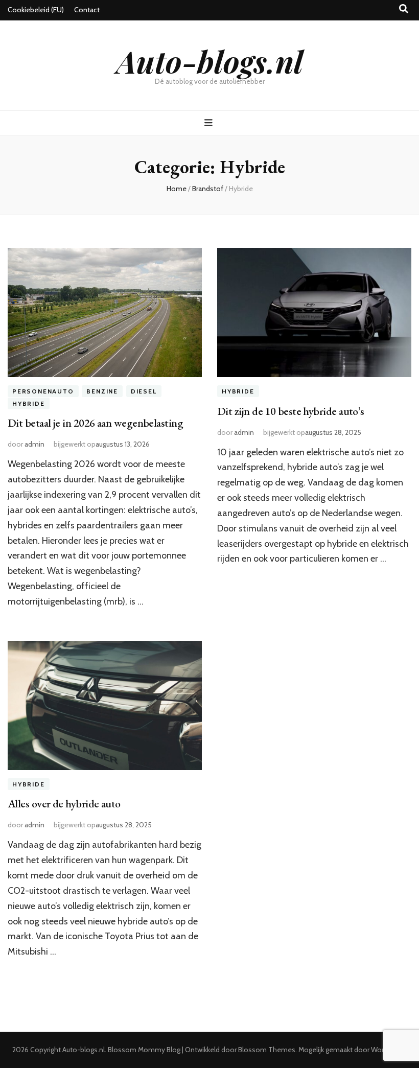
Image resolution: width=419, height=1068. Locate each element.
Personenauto (43, 391)
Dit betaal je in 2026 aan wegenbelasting (95, 422)
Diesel (144, 391)
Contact (87, 9)
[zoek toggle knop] (403, 9)
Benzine (102, 391)
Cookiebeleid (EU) (36, 9)
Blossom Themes (266, 1049)
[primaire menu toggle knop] (209, 123)
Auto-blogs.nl (210, 60)
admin (34, 444)
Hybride (28, 403)
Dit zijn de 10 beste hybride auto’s (290, 411)
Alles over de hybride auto (64, 803)
